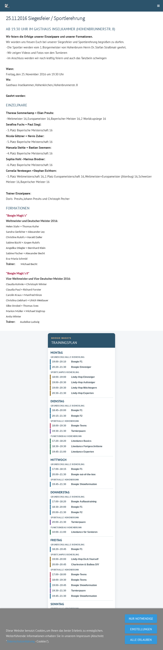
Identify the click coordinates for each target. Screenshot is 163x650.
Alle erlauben (141, 640)
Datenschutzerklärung (21, 641)
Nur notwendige (141, 619)
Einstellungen (141, 629)
